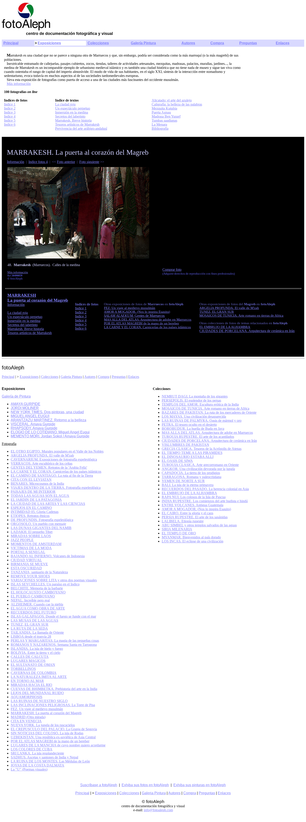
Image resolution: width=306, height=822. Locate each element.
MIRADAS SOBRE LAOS (31, 536)
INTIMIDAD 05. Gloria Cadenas (34, 512)
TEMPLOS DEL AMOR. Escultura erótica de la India (200, 404)
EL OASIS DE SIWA (177, 461)
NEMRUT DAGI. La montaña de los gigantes (195, 396)
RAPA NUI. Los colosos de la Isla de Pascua (194, 497)
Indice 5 (9, 120)
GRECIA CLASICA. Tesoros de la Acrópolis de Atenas (201, 449)
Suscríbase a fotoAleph (98, 785)
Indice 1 (9, 104)
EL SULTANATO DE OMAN (33, 665)
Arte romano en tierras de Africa (260, 315)
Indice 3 (9, 112)
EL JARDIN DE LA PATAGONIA (36, 500)
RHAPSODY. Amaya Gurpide (34, 428)
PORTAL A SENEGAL (28, 552)
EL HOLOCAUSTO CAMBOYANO (38, 592)
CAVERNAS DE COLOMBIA (33, 673)
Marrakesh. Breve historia (73, 120)
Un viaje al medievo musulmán (133, 308)
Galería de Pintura (16, 396)
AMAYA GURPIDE (25, 404)
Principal (10, 43)
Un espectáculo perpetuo (72, 108)
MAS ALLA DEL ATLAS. (122, 319)
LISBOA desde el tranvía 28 (31, 636)
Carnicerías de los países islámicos (167, 327)
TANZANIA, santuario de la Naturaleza (39, 572)
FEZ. (108, 308)
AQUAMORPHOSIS (26, 697)
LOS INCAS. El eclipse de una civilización (192, 541)
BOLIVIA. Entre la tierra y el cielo (35, 653)
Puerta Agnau (161, 112)
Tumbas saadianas (164, 120)
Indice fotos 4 (38, 162)
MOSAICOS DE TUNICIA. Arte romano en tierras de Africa (205, 408)
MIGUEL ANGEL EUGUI (30, 416)
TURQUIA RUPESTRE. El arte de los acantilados (198, 437)
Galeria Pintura (71, 377)
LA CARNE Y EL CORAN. (123, 327)
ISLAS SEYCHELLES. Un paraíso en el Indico (45, 584)
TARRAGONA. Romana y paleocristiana (191, 477)
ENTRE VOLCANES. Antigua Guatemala (192, 505)
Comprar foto (171, 269)
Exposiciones (49, 43)
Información (15, 162)
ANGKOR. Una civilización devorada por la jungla (198, 469)
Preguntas (248, 43)
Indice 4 (9, 116)
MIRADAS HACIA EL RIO (31, 685)
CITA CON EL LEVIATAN (31, 479)
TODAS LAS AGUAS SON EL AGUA (40, 496)
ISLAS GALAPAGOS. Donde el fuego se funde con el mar (53, 616)
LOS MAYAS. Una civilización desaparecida (194, 416)
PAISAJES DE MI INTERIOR (33, 492)
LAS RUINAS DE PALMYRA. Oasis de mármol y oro (201, 420)
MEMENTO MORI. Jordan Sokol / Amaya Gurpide (50, 436)
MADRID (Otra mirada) (28, 717)
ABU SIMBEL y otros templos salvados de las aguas (199, 525)
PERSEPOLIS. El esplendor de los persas (191, 400)
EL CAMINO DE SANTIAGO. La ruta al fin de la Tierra (52, 475)
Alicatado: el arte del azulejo (172, 100)
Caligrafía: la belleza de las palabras (177, 104)
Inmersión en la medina (71, 112)
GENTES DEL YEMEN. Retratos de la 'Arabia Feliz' (49, 467)
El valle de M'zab (247, 308)
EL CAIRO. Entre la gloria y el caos (187, 513)
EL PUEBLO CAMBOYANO (33, 596)
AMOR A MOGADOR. (120, 312)
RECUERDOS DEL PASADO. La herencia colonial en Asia (205, 489)
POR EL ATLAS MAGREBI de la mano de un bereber (141, 323)
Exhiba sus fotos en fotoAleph (145, 785)
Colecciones (98, 43)
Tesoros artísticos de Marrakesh (77, 124)
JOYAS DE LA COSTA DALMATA (37, 765)
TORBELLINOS (23, 669)
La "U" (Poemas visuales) (29, 769)
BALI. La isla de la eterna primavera (187, 485)
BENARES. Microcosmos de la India (37, 483)
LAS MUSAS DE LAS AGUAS (34, 620)
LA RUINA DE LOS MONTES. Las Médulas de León (50, 761)
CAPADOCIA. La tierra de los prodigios (191, 473)
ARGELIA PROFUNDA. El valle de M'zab (42, 455)
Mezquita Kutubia (164, 108)
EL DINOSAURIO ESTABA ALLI (187, 457)
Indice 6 (9, 124)
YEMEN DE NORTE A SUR (183, 481)
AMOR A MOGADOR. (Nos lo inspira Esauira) (196, 509)
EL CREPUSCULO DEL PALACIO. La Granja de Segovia (54, 729)
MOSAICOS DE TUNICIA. (218, 315)
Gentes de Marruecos (134, 316)
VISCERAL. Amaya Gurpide (33, 424)
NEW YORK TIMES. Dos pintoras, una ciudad (47, 412)
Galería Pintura (143, 43)
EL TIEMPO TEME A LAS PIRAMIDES (192, 453)
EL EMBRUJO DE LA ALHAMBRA (224, 327)
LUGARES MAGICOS (28, 661)
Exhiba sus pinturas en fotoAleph (199, 785)
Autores (188, 43)
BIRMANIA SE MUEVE (29, 564)
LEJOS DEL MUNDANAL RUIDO (37, 693)
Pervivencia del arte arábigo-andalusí (81, 128)
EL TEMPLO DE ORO (179, 533)
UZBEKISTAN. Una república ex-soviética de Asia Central (53, 737)
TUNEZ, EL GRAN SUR (216, 312)
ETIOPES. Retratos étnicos (30, 516)
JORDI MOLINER (25, 408)
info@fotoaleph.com (158, 810)
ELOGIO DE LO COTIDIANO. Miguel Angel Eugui (50, 432)
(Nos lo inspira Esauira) (153, 312)
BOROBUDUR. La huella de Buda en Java (193, 428)
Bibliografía (160, 128)
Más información (19, 84)
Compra (217, 43)
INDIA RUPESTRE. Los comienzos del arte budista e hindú (205, 501)
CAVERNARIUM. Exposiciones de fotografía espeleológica (54, 459)
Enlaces (282, 43)
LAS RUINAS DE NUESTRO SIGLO (39, 701)
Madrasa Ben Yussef (166, 116)
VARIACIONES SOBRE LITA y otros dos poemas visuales (54, 580)
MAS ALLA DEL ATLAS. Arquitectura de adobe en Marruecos (207, 432)
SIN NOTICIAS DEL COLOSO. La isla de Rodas (47, 733)
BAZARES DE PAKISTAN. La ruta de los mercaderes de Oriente (209, 412)
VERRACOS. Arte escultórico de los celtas (41, 463)
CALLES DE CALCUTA (30, 657)
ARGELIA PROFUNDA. (217, 308)
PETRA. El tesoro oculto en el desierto (189, 424)
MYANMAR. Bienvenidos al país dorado (191, 537)
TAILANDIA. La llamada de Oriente (37, 632)
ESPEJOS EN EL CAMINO (31, 508)
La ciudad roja (65, 104)
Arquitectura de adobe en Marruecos (165, 319)
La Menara (159, 124)
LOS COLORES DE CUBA (31, 749)
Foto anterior (66, 162)
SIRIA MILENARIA (177, 529)
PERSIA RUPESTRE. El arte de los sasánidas (195, 517)
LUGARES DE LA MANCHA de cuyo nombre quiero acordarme (58, 745)
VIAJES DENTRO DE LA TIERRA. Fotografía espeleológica (56, 487)
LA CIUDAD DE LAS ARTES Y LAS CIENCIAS (48, 504)
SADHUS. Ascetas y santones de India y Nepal (44, 757)
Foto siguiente (89, 162)
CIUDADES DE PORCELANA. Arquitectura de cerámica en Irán (209, 441)
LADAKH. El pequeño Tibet (31, 532)
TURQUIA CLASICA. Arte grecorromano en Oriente (200, 465)
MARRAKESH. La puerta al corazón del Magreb (46, 713)
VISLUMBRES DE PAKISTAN (185, 445)
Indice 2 (9, 108)
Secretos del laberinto (70, 116)
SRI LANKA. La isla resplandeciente (37, 753)
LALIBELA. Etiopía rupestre (183, 521)
